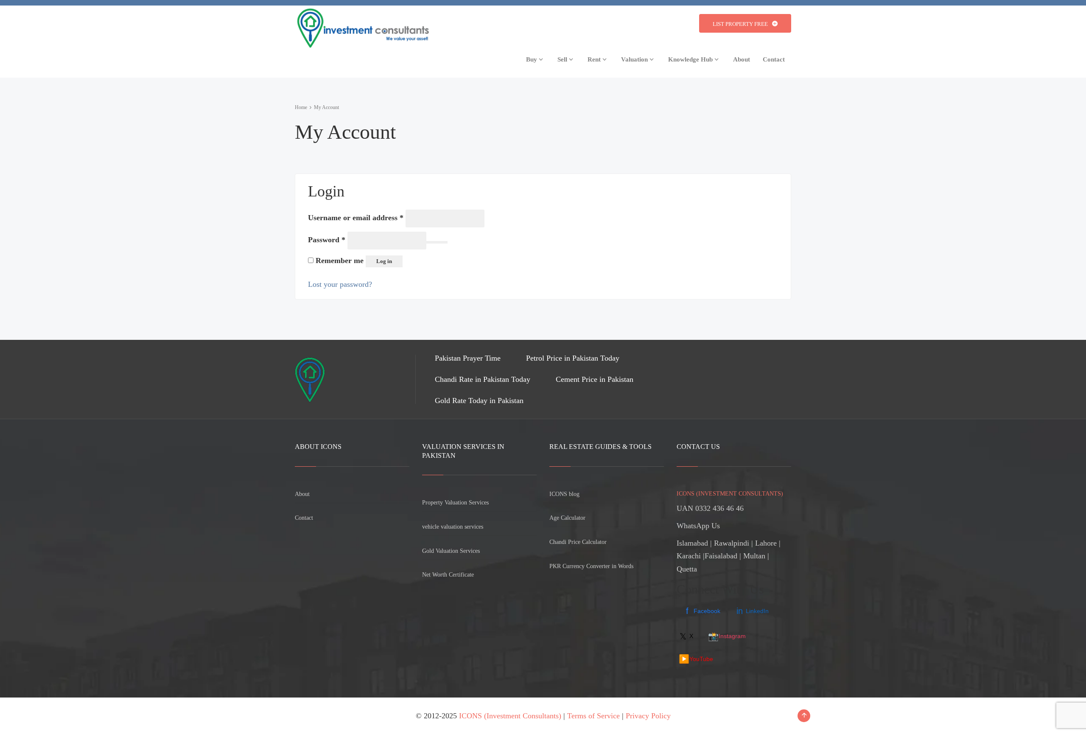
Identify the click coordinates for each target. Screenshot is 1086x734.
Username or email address (355, 217)
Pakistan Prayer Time (468, 358)
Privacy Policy (648, 716)
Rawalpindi (731, 543)
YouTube (696, 659)
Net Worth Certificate (448, 575)
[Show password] (437, 242)
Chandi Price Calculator (578, 542)
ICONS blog (564, 494)
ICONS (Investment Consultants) (510, 716)
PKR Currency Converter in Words (591, 566)
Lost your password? (340, 284)
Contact (304, 518)
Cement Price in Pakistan (594, 379)
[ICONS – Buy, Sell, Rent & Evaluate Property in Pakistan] (362, 26)
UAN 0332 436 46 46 (710, 508)
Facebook (703, 611)
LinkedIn (752, 611)
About (302, 494)
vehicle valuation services (452, 527)
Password (326, 239)
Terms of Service (593, 716)
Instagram (727, 636)
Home (301, 107)
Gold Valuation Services (451, 551)
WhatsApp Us (698, 525)
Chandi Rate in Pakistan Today (482, 379)
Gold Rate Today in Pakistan (479, 400)
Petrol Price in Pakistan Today (572, 358)
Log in (384, 261)
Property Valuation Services (455, 502)
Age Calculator (567, 518)
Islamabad (692, 543)
